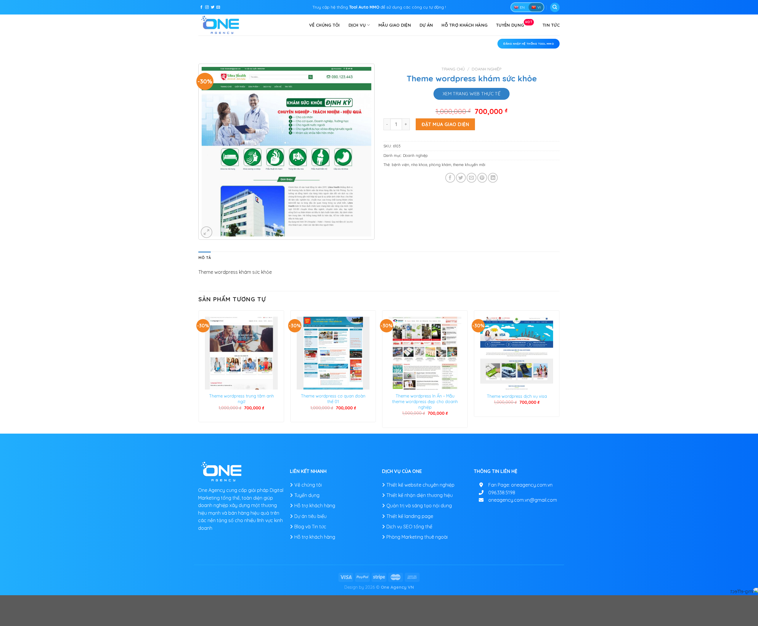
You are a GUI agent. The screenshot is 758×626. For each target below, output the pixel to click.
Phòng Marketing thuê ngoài (417, 537)
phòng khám (440, 164)
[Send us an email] (218, 7)
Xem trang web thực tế (472, 93)
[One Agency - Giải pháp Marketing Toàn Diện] (220, 25)
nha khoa (419, 164)
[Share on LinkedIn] (493, 178)
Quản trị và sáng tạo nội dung (419, 505)
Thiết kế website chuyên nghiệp (420, 485)
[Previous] (198, 371)
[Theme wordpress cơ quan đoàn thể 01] (333, 353)
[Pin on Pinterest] (482, 178)
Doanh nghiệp (487, 68)
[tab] (204, 257)
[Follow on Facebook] (201, 7)
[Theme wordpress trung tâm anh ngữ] (241, 353)
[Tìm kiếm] (555, 7)
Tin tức (551, 25)
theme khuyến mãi (469, 164)
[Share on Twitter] (461, 178)
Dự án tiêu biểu (310, 516)
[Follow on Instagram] (207, 7)
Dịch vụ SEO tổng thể (409, 527)
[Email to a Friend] (471, 178)
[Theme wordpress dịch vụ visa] (516, 353)
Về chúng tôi (324, 25)
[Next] (559, 371)
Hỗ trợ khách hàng (464, 25)
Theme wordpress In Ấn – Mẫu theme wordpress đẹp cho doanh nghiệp (425, 401)
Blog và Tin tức (310, 527)
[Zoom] (206, 232)
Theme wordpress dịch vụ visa (517, 396)
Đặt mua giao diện (445, 124)
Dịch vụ (357, 25)
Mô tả (204, 257)
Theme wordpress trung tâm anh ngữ (241, 398)
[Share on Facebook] (450, 178)
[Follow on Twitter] (212, 7)
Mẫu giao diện (394, 25)
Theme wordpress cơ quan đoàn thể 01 (333, 398)
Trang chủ (453, 68)
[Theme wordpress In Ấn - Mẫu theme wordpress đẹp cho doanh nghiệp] (424, 353)
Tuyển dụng (514, 24)
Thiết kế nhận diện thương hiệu (419, 495)
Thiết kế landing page (409, 516)
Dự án (426, 25)
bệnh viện (400, 164)
